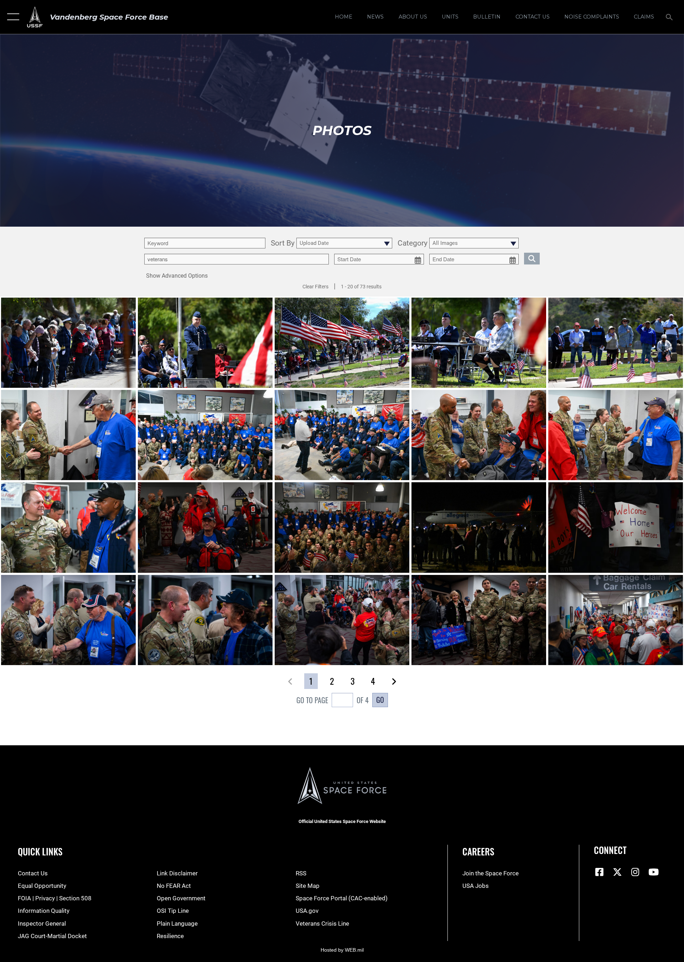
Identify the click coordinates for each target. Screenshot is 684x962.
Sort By (283, 243)
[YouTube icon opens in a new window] (653, 871)
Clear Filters (315, 286)
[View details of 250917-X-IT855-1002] (478, 435)
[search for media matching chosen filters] (532, 258)
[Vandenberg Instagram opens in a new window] (635, 871)
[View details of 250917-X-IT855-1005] (342, 435)
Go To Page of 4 (332, 700)
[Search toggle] (670, 17)
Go (380, 699)
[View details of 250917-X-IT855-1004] (68, 435)
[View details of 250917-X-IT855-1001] (615, 435)
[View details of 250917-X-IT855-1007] (68, 527)
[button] (11, 17)
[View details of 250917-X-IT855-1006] (205, 435)
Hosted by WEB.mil (342, 950)
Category (413, 243)
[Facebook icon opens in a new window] (599, 871)
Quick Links (40, 851)
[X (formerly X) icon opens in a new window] (617, 871)
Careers (478, 851)
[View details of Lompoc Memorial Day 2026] (68, 343)
